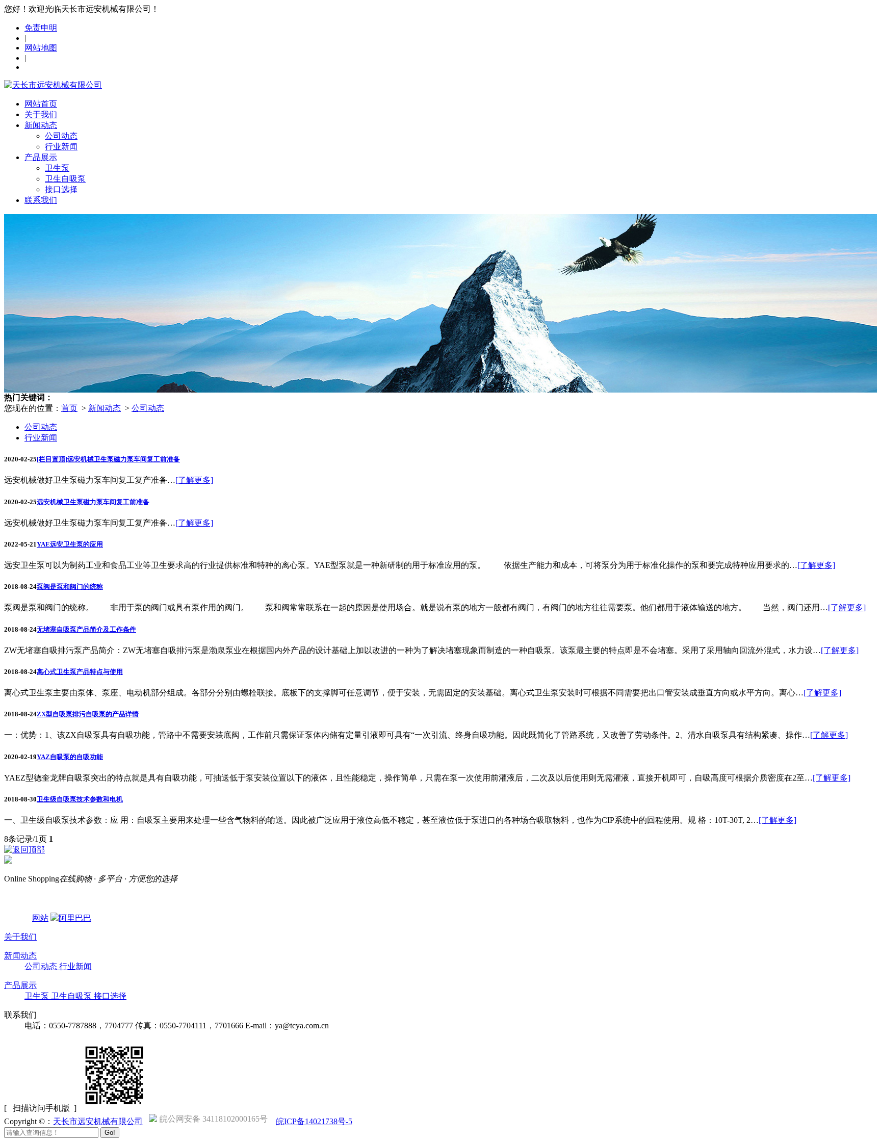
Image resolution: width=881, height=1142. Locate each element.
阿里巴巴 (75, 918)
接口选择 (61, 189)
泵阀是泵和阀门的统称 (70, 586)
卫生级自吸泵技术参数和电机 (80, 799)
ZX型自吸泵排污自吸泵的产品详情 (88, 714)
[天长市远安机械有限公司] (53, 85)
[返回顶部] (24, 849)
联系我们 (40, 200)
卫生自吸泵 (65, 178)
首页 (69, 408)
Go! (110, 1132)
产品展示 (40, 157)
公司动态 (61, 136)
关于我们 (40, 114)
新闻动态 (40, 125)
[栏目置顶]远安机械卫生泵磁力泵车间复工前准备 (108, 459)
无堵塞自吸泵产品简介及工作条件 (86, 629)
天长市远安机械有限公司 (98, 1121)
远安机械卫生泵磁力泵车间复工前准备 (93, 502)
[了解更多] (194, 480)
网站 (40, 918)
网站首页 (40, 103)
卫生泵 (57, 168)
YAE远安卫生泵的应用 (70, 544)
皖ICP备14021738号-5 (314, 1121)
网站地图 (40, 47)
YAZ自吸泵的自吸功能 (70, 757)
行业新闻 (61, 146)
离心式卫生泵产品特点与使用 (80, 672)
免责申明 (40, 27)
